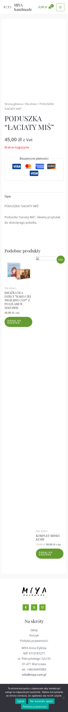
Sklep (34, 630)
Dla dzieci (31, 104)
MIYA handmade (23, 7)
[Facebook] (26, 607)
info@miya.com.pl (34, 675)
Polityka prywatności (34, 641)
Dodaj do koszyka (14, 321)
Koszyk (34, 635)
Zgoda (20, 701)
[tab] (34, 196)
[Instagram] (42, 607)
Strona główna (13, 104)
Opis (8, 196)
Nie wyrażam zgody (41, 701)
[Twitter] (34, 607)
